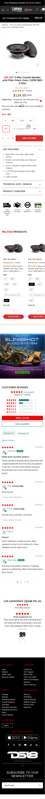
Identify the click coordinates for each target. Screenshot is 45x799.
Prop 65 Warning (30, 700)
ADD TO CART (13, 317)
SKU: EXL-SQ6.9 (9, 259)
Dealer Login (6, 674)
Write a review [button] (22, 418)
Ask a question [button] (22, 424)
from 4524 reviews (22, 608)
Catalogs (5, 694)
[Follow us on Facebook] (8, 745)
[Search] (8, 10)
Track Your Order (30, 677)
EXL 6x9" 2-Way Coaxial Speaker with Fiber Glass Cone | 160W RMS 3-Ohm (13, 268)
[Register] (39, 785)
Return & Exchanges (31, 679)
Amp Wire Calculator (9, 707)
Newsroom (27, 707)
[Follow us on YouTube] (25, 745)
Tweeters (5, 25)
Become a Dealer (8, 677)
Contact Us (28, 669)
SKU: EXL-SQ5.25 (35, 259)
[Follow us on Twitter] (14, 745)
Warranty (27, 682)
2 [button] (21, 582)
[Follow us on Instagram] (19, 745)
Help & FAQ (28, 674)
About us (27, 694)
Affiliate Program (30, 702)
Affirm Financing (30, 685)
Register (5, 672)
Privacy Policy (29, 705)
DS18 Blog (27, 697)
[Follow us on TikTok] (31, 745)
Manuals (5, 697)
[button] (18, 91)
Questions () (23, 433)
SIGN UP (38, 18)
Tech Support (28, 672)
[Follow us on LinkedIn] (36, 745)
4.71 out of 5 (29, 392)
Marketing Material (8, 700)
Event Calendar (7, 715)
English (6, 725)
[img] (7, 447)
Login (4, 669)
